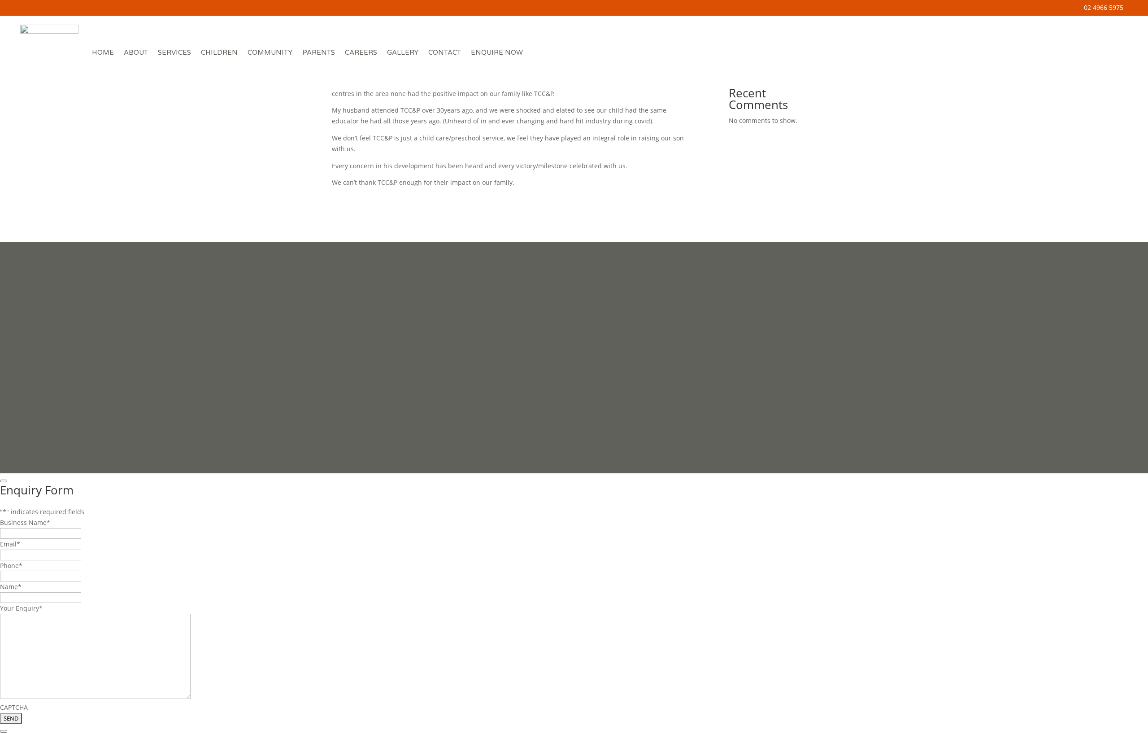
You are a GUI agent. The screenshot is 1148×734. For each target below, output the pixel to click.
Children (219, 52)
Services (174, 52)
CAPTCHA (14, 707)
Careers (361, 52)
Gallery (402, 52)
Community (270, 52)
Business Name (25, 522)
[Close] (3, 481)
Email (10, 544)
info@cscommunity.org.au (795, 365)
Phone (11, 565)
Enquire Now (497, 52)
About (136, 52)
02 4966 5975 (1103, 7)
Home (103, 52)
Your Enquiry (21, 608)
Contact (444, 52)
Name (11, 586)
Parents (318, 52)
